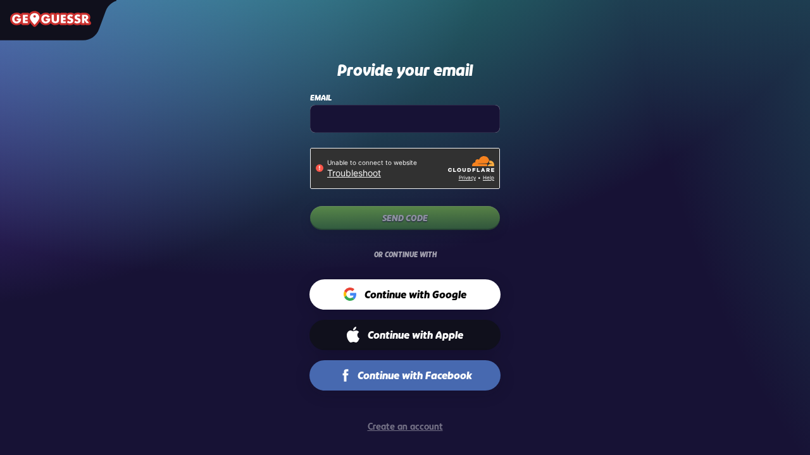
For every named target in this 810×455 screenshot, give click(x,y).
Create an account (405, 426)
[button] (405, 294)
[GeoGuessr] (50, 19)
